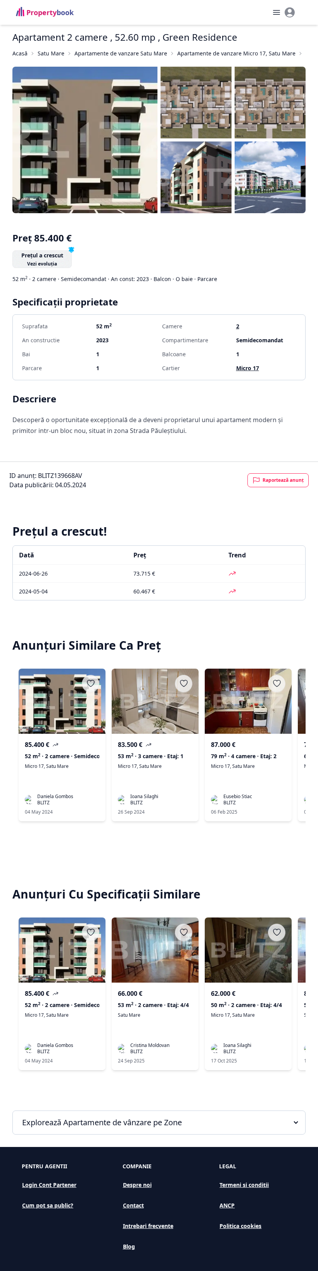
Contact (133, 1205)
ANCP (227, 1205)
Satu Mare (51, 53)
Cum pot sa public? (47, 1205)
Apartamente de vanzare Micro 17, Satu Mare (236, 53)
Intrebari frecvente (148, 1226)
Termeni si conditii (244, 1184)
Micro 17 (247, 368)
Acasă (20, 53)
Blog (129, 1246)
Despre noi (137, 1184)
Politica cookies (240, 1226)
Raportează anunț (283, 480)
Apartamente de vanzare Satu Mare (120, 53)
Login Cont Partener (49, 1184)
